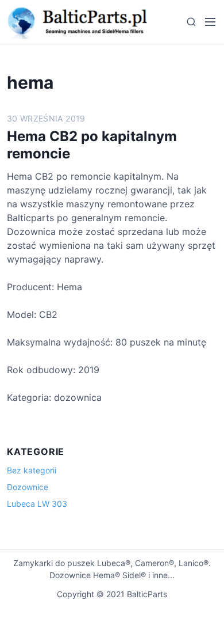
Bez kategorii (31, 470)
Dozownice (27, 487)
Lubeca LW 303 (37, 504)
